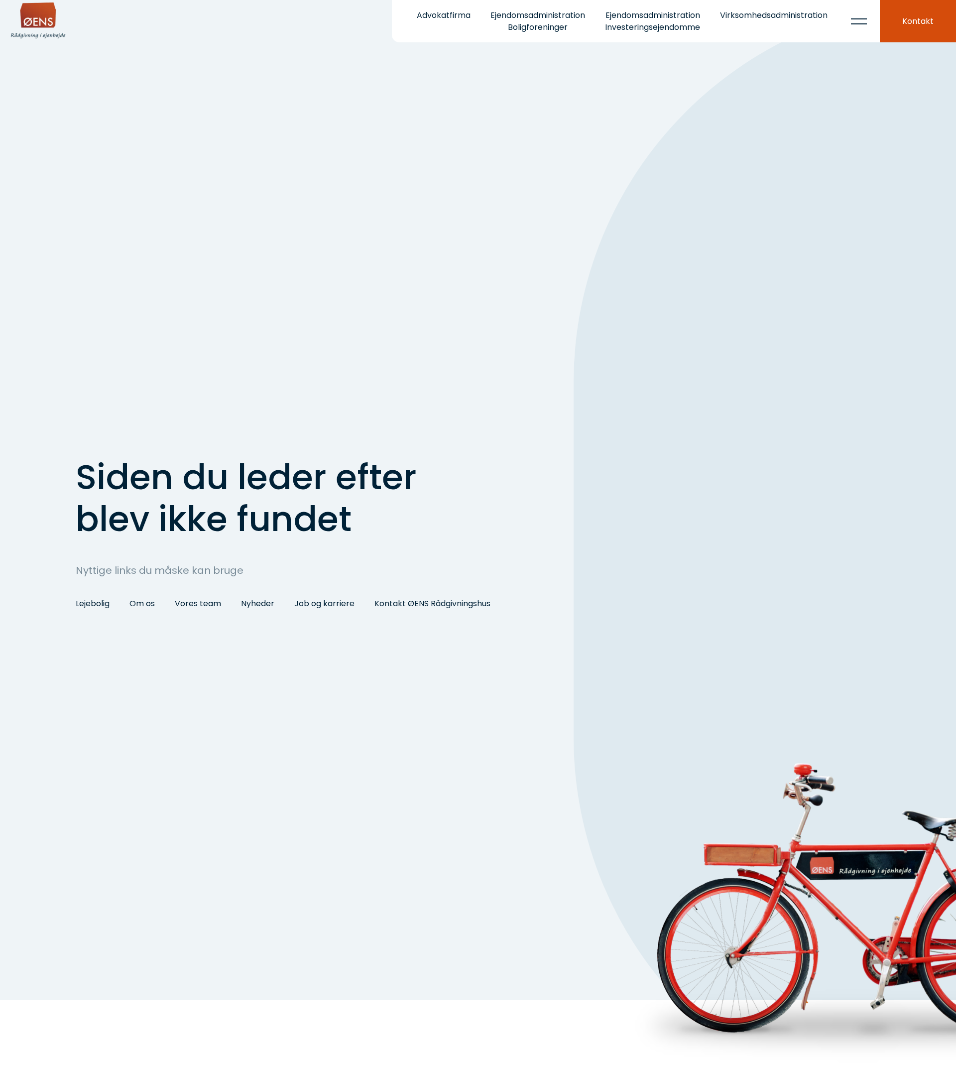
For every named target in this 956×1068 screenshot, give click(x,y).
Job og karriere (324, 603)
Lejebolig (93, 603)
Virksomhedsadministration (774, 15)
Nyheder (257, 603)
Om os (142, 603)
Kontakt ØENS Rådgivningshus (432, 603)
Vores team (198, 603)
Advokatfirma (444, 15)
